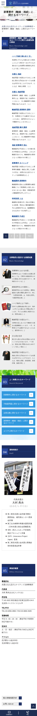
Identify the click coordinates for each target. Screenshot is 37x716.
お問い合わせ (8, 704)
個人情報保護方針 (10, 698)
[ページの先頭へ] (33, 706)
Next (30, 236)
